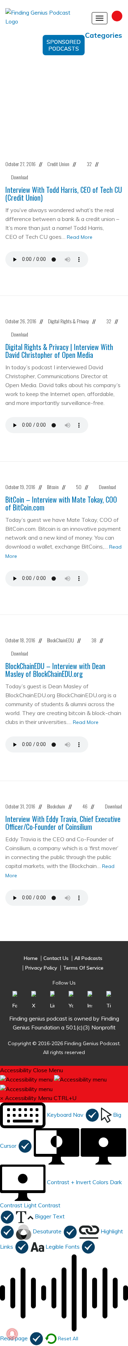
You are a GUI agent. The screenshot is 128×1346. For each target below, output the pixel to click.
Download (19, 177)
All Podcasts (88, 958)
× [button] (2, 1097)
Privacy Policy (41, 968)
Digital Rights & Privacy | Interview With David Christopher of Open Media (59, 350)
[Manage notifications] (12, 1334)
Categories (103, 35)
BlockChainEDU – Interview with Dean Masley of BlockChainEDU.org (55, 670)
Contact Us (56, 958)
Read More (79, 237)
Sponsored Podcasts (64, 45)
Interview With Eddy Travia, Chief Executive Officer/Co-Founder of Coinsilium (63, 822)
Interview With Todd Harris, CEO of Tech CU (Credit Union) (63, 193)
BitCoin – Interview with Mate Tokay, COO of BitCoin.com (61, 503)
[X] (33, 1000)
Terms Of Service (83, 968)
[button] (50, 1114)
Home (31, 958)
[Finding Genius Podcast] (45, 20)
